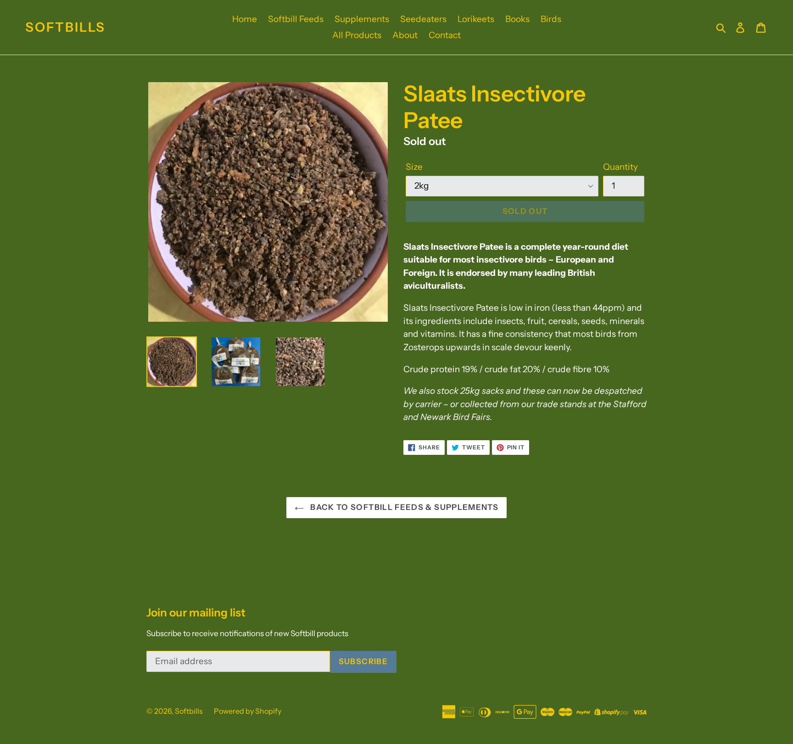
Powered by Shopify (247, 711)
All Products (356, 35)
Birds (551, 19)
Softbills (65, 27)
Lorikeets (476, 19)
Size (414, 167)
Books (517, 19)
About (405, 35)
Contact (445, 35)
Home (244, 19)
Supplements (362, 19)
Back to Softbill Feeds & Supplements (403, 507)
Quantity (620, 167)
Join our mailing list (196, 612)
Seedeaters (423, 19)
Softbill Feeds (296, 19)
